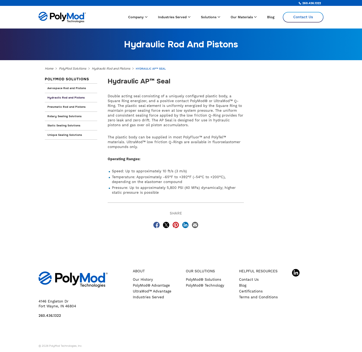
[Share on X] (166, 225)
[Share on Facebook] (156, 225)
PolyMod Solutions (72, 68)
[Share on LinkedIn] (185, 225)
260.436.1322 (50, 315)
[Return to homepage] (72, 17)
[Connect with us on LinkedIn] (296, 273)
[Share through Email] (195, 225)
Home (49, 68)
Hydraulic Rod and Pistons (111, 68)
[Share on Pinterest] (176, 225)
